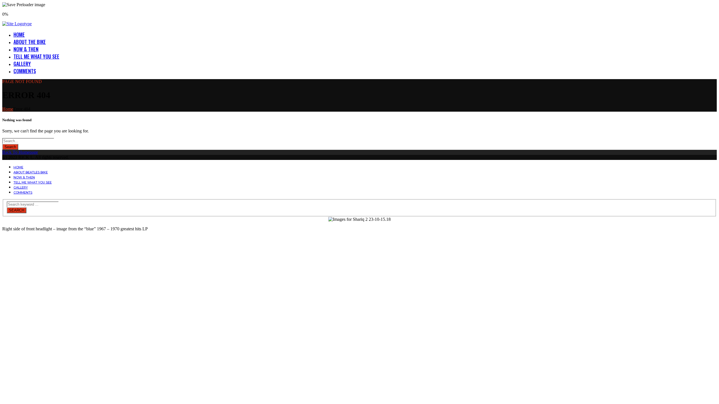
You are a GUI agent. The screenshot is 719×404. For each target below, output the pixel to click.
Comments (24, 71)
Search (10, 147)
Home (19, 34)
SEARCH (16, 210)
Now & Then (25, 49)
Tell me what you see (36, 56)
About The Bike (29, 41)
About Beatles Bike (30, 172)
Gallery (22, 63)
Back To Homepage (20, 152)
